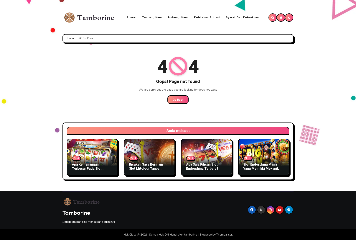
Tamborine (76, 212)
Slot (76, 158)
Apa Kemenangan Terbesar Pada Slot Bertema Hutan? (87, 168)
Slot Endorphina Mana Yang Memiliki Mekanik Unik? (261, 168)
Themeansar (224, 235)
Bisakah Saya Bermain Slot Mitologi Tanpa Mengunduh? (146, 168)
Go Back (178, 100)
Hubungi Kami (178, 17)
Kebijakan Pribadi (207, 17)
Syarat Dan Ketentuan (242, 17)
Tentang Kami (152, 17)
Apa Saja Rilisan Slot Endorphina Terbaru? (202, 166)
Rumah (131, 17)
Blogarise (206, 235)
